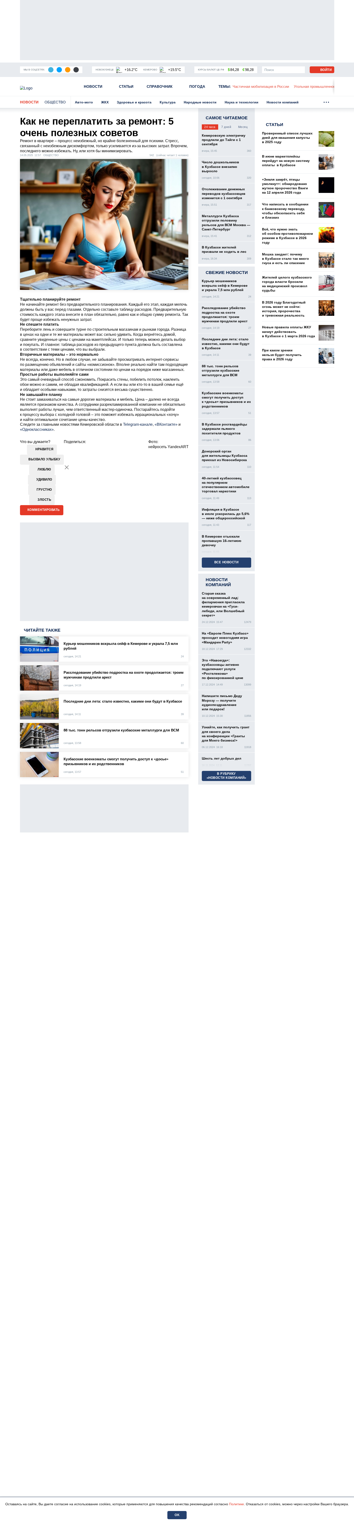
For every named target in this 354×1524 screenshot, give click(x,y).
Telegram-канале (138, 424)
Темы (224, 86)
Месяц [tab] (243, 127)
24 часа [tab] (210, 127)
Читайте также (42, 630)
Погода (197, 86)
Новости (93, 86)
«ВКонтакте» (166, 424)
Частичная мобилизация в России (261, 86)
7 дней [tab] (226, 127)
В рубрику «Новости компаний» (226, 776)
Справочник (159, 86)
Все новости (226, 562)
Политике (236, 1504)
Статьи (126, 86)
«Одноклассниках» (37, 429)
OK (177, 1515)
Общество (55, 102)
